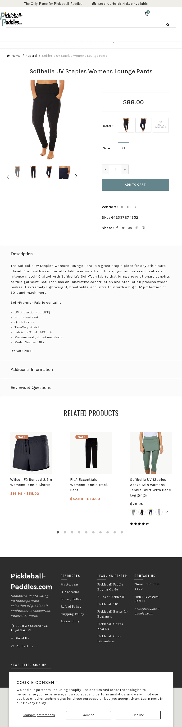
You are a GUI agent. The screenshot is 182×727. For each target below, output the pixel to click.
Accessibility (70, 621)
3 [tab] (73, 533)
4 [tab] (80, 533)
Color (107, 126)
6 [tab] (94, 533)
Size (106, 148)
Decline (138, 715)
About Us (22, 638)
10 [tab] (123, 533)
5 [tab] (87, 533)
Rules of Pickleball (111, 597)
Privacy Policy (34, 703)
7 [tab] (101, 533)
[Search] (168, 24)
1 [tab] (59, 533)
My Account (69, 584)
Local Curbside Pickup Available (123, 3)
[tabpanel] (31, 464)
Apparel (31, 55)
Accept (88, 715)
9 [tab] (116, 533)
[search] (91, 23)
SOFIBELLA (127, 207)
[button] (140, 524)
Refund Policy (71, 606)
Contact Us (24, 646)
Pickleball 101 (108, 604)
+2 (166, 512)
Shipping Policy (72, 614)
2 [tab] (66, 533)
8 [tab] (108, 533)
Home (16, 55)
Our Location (70, 592)
